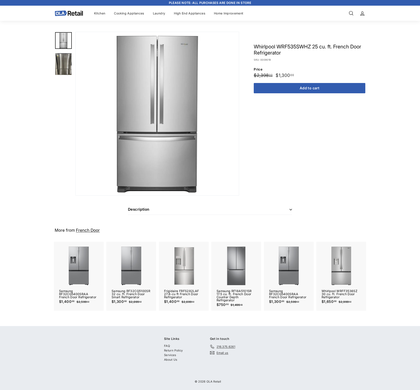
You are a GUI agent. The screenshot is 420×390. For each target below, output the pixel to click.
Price (258, 69)
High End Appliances (189, 13)
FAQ (167, 346)
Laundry (159, 13)
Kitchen (99, 13)
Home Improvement (228, 13)
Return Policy (173, 350)
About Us (170, 359)
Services (170, 355)
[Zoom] (157, 113)
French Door (88, 230)
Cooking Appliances (129, 13)
